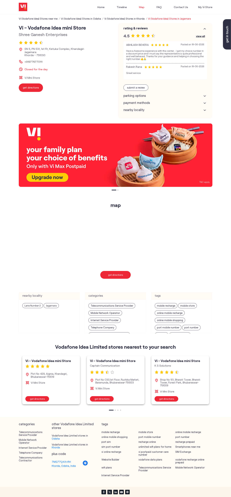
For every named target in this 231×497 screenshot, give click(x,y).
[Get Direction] (85, 464)
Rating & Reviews (135, 28)
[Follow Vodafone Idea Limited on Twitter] (109, 491)
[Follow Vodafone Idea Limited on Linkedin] (115, 491)
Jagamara (51, 305)
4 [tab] (121, 410)
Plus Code (59, 454)
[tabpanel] (115, 155)
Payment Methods (136, 103)
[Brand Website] (127, 491)
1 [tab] (112, 190)
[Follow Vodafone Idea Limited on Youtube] (121, 491)
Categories (27, 424)
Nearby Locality (133, 110)
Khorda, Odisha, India (64, 465)
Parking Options (134, 95)
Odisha (56, 438)
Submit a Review (136, 87)
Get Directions (115, 274)
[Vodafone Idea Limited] (23, 7)
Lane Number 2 (33, 305)
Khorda (56, 447)
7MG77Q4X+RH (61, 461)
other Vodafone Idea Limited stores (73, 426)
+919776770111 (33, 61)
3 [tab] (118, 410)
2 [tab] (118, 190)
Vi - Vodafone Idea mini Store (48, 361)
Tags (104, 424)
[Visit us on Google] (103, 491)
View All (200, 36)
